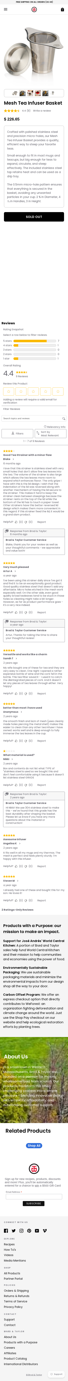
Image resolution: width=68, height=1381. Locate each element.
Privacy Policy (13, 1307)
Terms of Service (15, 1301)
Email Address (14, 1191)
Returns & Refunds (16, 1296)
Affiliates (10, 1353)
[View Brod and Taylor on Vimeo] (45, 1231)
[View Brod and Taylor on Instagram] (21, 1231)
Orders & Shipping (16, 1291)
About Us (10, 1337)
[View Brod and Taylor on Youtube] (37, 1231)
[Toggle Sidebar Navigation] (5, 9)
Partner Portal (13, 1279)
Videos (8, 1255)
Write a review (42, 111)
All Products (12, 1273)
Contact (9, 1325)
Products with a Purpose (20, 1342)
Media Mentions (15, 1261)
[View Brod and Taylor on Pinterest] (29, 1231)
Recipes (9, 1244)
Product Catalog (15, 1359)
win (37, 1185)
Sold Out (34, 217)
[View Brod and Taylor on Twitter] (14, 1231)
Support (9, 1319)
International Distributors (21, 1364)
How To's (10, 1250)
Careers (9, 1348)
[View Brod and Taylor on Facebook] (6, 1231)
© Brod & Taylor (34, 1374)
